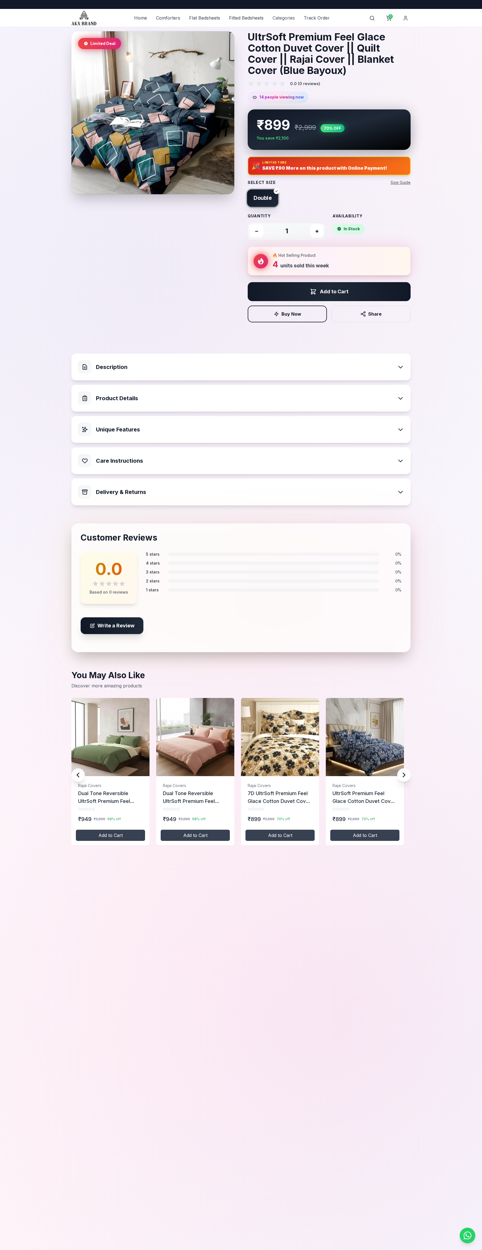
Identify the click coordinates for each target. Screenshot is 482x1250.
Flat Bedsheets (204, 18)
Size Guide (401, 182)
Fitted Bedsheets (246, 18)
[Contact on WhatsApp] (467, 1235)
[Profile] (406, 18)
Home (140, 18)
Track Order (317, 18)
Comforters (168, 18)
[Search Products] (372, 18)
